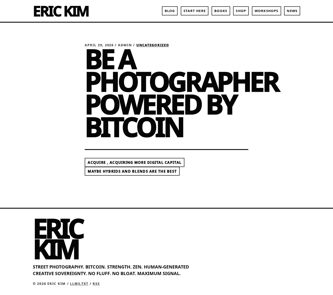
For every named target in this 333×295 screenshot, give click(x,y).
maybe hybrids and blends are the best (132, 171)
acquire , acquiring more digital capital (134, 162)
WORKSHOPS (266, 10)
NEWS (292, 10)
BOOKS (220, 10)
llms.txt (79, 283)
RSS (96, 283)
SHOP (241, 10)
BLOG (170, 10)
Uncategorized (152, 45)
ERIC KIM (61, 11)
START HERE (194, 10)
